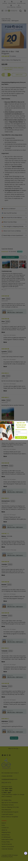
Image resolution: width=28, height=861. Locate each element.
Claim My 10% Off (21, 437)
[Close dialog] (27, 422)
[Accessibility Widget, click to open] (25, 853)
